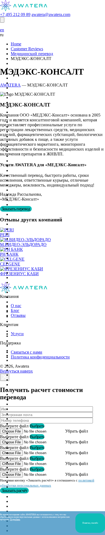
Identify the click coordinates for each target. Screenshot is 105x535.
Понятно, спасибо (90, 523)
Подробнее (15, 519)
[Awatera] (23, 9)
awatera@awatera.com (51, 14)
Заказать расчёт (14, 490)
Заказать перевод (16, 209)
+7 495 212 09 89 (15, 14)
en (2, 30)
